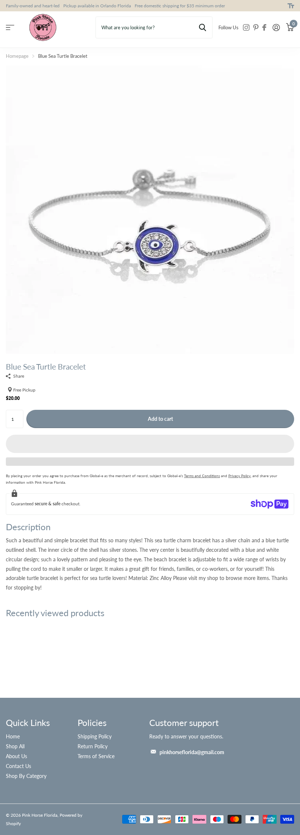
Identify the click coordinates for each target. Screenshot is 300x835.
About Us (16, 756)
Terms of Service (96, 756)
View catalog (10, 28)
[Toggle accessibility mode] (291, 5)
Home (13, 736)
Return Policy (93, 746)
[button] (150, 444)
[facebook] (264, 27)
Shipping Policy (95, 736)
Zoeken (202, 27)
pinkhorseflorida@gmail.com (192, 752)
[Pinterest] (256, 27)
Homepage (17, 56)
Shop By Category (26, 776)
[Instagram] (246, 27)
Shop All (15, 746)
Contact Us (18, 766)
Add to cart (160, 419)
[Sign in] (276, 27)
